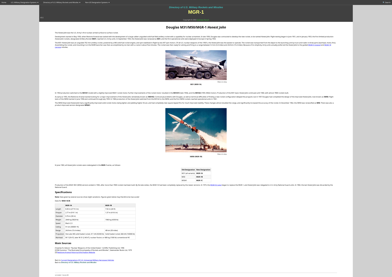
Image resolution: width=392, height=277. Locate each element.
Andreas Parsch (203, 20)
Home (4, 2)
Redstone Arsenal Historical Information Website (76, 252)
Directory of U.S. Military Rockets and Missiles (196, 7)
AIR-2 (41, 17)
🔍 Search (386, 2)
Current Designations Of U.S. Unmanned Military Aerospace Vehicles (87, 260)
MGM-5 (314, 45)
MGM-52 (216, 185)
